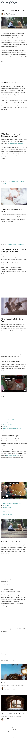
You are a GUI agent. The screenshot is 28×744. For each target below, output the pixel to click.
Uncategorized (5, 654)
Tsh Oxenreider (7, 13)
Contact (14, 734)
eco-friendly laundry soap (12, 455)
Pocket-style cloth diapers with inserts (12, 428)
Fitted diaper (6, 422)
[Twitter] (14, 737)
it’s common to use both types (15, 143)
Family (13, 654)
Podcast (14, 729)
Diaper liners (6, 431)
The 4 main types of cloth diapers (15, 244)
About (14, 727)
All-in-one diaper (7, 512)
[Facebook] (12, 737)
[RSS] (16, 737)
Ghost (17, 739)
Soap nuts (5, 510)
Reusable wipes (7, 507)
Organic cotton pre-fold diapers (10, 420)
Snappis (5, 426)
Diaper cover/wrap (7, 424)
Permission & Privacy (14, 731)
